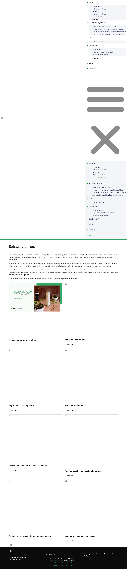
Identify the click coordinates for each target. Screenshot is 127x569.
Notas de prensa (98, 49)
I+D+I (90, 38)
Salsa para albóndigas (75, 406)
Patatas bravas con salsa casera (80, 536)
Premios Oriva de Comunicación (103, 52)
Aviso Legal (87, 554)
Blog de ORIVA (94, 58)
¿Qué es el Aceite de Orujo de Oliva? (105, 26)
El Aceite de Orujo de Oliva (98, 23)
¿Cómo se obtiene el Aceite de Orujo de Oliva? (108, 29)
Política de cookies (109, 554)
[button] (105, 119)
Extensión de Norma (99, 9)
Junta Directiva (101, 16)
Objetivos (96, 11)
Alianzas (95, 19)
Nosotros (92, 2)
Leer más (14, 345)
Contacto (92, 68)
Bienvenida (96, 6)
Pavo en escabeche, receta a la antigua (83, 471)
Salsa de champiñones (75, 340)
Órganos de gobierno (99, 14)
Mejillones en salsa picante (21, 406)
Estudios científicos (99, 42)
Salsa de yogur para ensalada (22, 340)
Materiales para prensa (100, 54)
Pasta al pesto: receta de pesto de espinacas (30, 536)
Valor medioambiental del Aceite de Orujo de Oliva (109, 32)
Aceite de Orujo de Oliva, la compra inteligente (108, 34)
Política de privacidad (97, 554)
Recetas (91, 63)
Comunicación (93, 45)
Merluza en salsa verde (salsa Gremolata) (28, 466)
